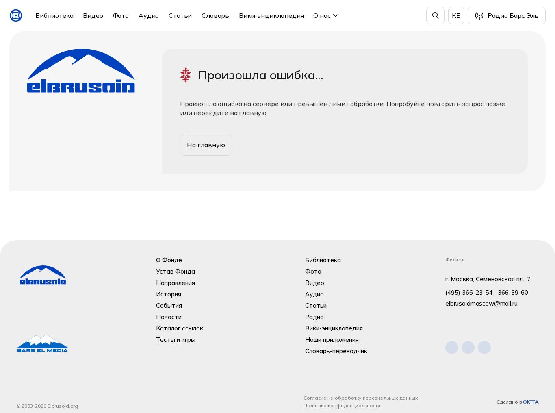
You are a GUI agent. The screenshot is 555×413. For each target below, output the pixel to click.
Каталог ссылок (179, 328)
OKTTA (531, 402)
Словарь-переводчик (336, 351)
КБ (456, 15)
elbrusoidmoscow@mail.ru (481, 303)
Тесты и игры (175, 339)
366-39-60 (513, 292)
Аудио (149, 15)
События (169, 305)
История (168, 294)
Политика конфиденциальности (342, 405)
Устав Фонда (175, 271)
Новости (169, 317)
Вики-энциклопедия (271, 15)
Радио (314, 317)
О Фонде (169, 260)
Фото (121, 15)
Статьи (180, 15)
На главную (206, 145)
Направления (175, 283)
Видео (93, 15)
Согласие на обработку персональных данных (361, 398)
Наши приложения (332, 339)
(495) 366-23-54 (468, 292)
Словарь (215, 15)
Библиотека (54, 15)
